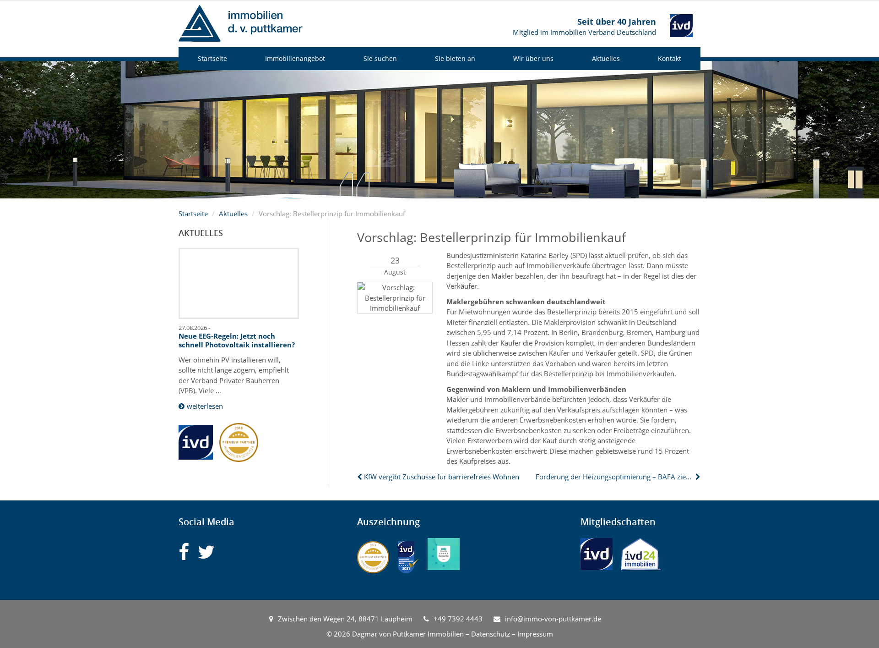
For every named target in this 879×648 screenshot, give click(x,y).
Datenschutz (490, 633)
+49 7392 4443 (458, 618)
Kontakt (669, 58)
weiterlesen (205, 406)
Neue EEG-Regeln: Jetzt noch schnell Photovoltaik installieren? (237, 340)
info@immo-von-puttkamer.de (553, 618)
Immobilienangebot (295, 58)
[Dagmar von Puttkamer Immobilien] (241, 22)
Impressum (535, 633)
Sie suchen (380, 58)
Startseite (212, 58)
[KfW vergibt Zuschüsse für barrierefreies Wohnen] (360, 476)
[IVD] (597, 554)
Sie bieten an (455, 58)
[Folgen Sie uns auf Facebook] (184, 552)
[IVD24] (641, 554)
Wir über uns (533, 58)
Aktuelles (606, 58)
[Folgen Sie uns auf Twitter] (206, 552)
